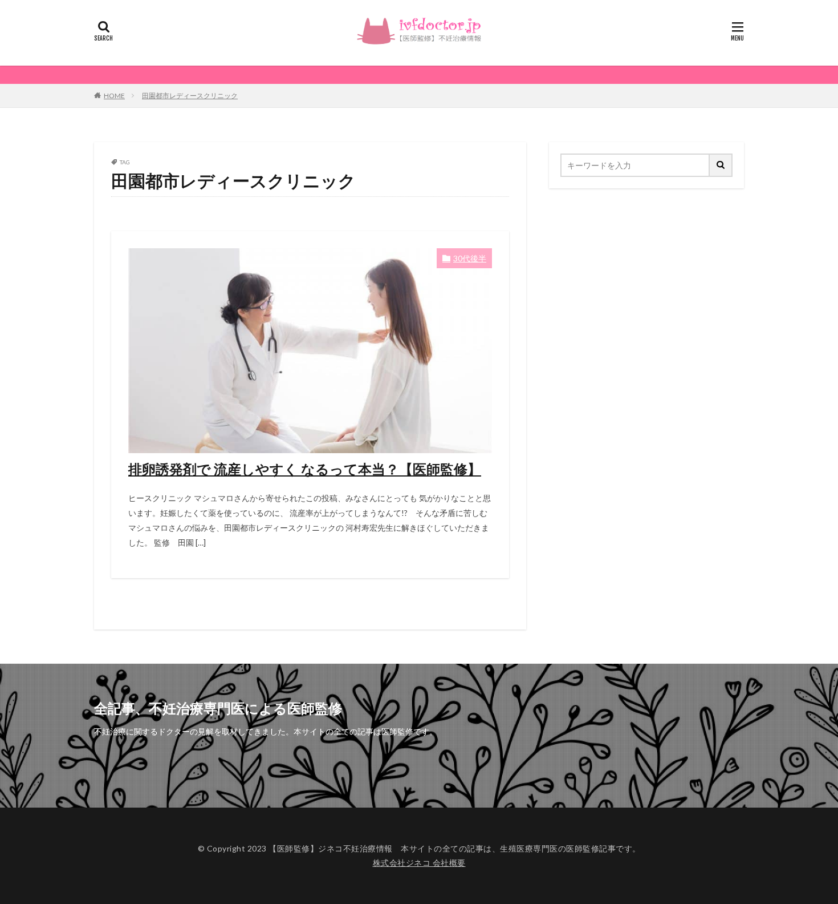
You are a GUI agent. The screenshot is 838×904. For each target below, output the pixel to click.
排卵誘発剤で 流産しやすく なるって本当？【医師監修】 (304, 469)
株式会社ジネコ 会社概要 (419, 862)
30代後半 (469, 258)
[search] (721, 165)
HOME (114, 95)
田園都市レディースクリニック (190, 95)
